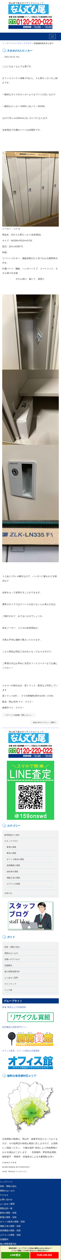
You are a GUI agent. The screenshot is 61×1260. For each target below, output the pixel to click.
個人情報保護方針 (12, 971)
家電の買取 (11, 847)
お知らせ (8, 893)
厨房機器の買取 (13, 865)
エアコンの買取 (13, 884)
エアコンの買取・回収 (10, 1235)
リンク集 (8, 990)
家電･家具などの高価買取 (14, 1007)
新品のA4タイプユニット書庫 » (44, 722)
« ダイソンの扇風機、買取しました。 (19, 715)
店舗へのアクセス (12, 959)
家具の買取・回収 (8, 1213)
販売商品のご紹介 (12, 835)
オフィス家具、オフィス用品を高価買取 (21, 1051)
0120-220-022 (44, 1255)
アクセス (4, 1195)
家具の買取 (11, 853)
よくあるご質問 (11, 978)
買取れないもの (11, 953)
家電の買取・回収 (8, 1217)
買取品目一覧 (6, 1208)
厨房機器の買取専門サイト (14, 1027)
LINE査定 (15, 1255)
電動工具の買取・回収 (10, 1226)
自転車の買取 (12, 871)
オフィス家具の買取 (15, 859)
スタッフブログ (24, 43)
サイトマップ (10, 984)
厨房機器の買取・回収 (10, 1230)
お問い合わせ (6, 1199)
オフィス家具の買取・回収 (12, 1221)
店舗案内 (8, 965)
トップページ (8, 43)
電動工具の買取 (13, 878)
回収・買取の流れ (12, 947)
